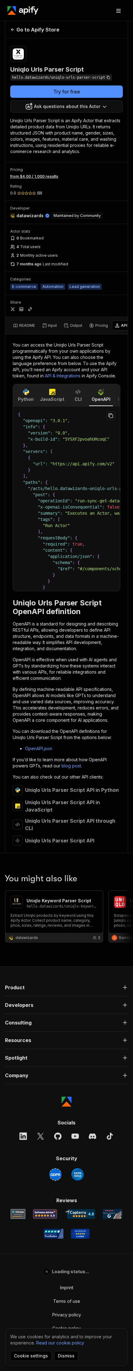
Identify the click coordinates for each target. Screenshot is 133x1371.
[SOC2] (77, 1174)
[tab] (24, 325)
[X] (40, 1136)
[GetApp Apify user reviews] (18, 1214)
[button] (66, 987)
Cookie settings (31, 1355)
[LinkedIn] (23, 1136)
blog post (71, 765)
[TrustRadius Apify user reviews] (53, 1234)
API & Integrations (62, 375)
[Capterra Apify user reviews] (80, 1214)
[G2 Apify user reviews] (112, 1214)
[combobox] (66, 106)
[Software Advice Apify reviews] (45, 1214)
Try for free (66, 92)
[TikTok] (110, 1136)
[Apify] (22, 10)
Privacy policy (66, 1314)
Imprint (66, 1287)
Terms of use (66, 1301)
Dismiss (66, 1355)
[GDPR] (55, 1174)
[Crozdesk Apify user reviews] (80, 1234)
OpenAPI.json (38, 748)
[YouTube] (75, 1136)
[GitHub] (58, 1136)
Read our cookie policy (60, 1342)
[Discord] (92, 1136)
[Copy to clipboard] (110, 415)
